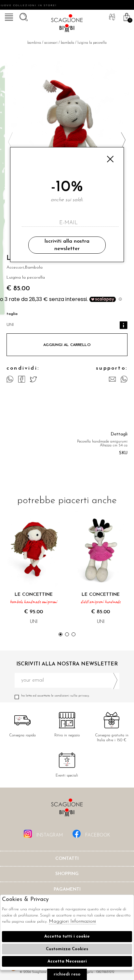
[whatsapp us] (10, 379)
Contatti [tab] (67, 858)
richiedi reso (67, 974)
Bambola (67, 43)
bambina (34, 43)
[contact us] (112, 379)
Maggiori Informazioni (72, 921)
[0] (126, 16)
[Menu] (8, 16)
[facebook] (21, 379)
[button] (123, 141)
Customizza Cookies (67, 949)
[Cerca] (23, 16)
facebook (97, 835)
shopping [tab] (67, 873)
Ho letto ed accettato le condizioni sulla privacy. (55, 696)
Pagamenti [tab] (67, 889)
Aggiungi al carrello (66, 345)
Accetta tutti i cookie (67, 936)
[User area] (111, 16)
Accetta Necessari (67, 961)
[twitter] (33, 379)
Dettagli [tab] (119, 434)
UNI (10, 325)
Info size (123, 325)
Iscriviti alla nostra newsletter (66, 245)
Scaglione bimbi (67, 24)
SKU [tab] (123, 453)
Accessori (51, 43)
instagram (49, 835)
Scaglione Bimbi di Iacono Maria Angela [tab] (67, 809)
